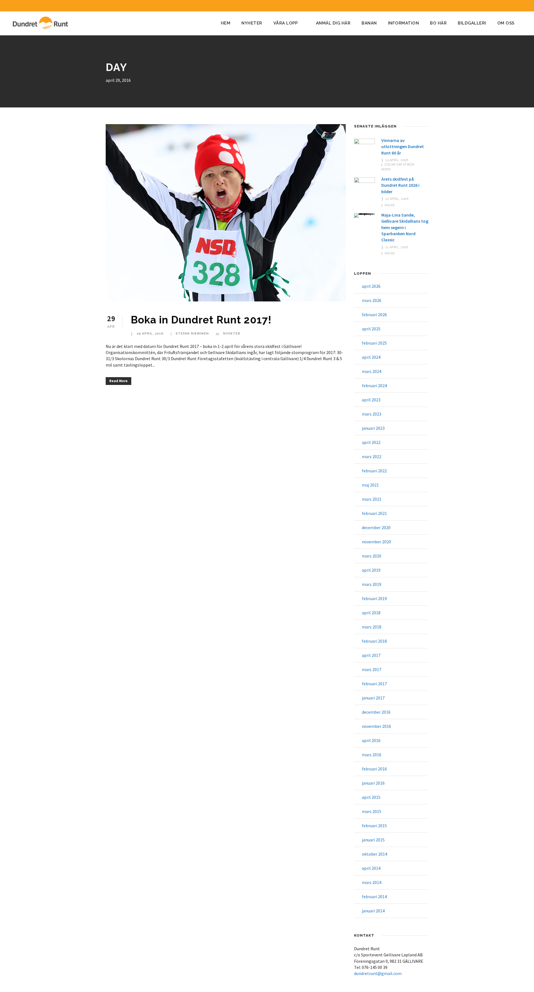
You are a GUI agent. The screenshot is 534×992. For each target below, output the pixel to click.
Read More (118, 381)
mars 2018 (371, 627)
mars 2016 (371, 754)
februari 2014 (374, 896)
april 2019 (371, 570)
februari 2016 (374, 769)
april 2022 (371, 442)
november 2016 (376, 726)
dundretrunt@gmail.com (378, 973)
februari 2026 (374, 314)
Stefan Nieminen (192, 333)
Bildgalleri (472, 23)
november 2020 (376, 541)
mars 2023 (371, 414)
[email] (500, 5)
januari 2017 (373, 698)
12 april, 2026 (396, 199)
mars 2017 (371, 669)
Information (403, 23)
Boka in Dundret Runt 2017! (201, 320)
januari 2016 (373, 783)
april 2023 (371, 399)
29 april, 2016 (150, 333)
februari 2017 (374, 683)
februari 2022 (374, 470)
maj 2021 (370, 485)
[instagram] (521, 5)
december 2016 (376, 712)
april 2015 (371, 797)
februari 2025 (374, 343)
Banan (369, 23)
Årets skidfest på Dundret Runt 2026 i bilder (400, 185)
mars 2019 (371, 584)
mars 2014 (371, 882)
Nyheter (251, 23)
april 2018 (371, 612)
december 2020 (376, 527)
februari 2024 (374, 385)
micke (390, 205)
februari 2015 (374, 825)
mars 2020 (371, 556)
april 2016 (371, 740)
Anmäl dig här (333, 23)
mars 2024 (371, 371)
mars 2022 (371, 456)
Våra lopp (285, 23)
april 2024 (371, 357)
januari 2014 (373, 911)
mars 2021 (371, 499)
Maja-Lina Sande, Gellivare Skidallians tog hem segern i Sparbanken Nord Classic (404, 227)
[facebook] (511, 5)
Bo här (438, 23)
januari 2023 (373, 428)
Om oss (506, 23)
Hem (226, 23)
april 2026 (371, 286)
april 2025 (371, 329)
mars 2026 (371, 300)
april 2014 (371, 868)
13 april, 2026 (396, 160)
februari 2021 (374, 513)
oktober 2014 (374, 854)
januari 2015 (373, 840)
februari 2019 (374, 598)
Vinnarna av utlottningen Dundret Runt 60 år (402, 146)
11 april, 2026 (396, 247)
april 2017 (371, 655)
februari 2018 (374, 641)
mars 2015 (371, 811)
